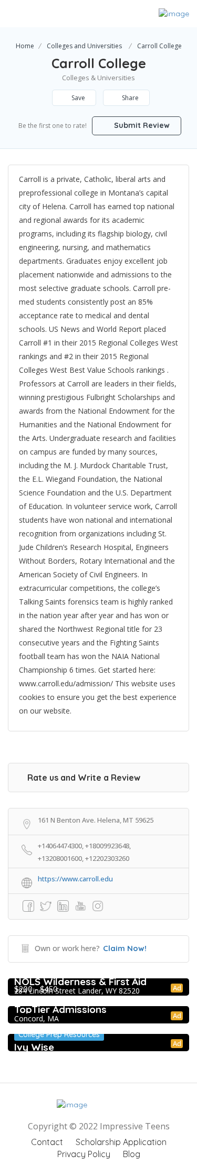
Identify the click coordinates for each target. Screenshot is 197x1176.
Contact (47, 1142)
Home (25, 45)
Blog (131, 1154)
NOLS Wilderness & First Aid (80, 981)
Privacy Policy (83, 1154)
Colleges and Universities (84, 45)
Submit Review (141, 125)
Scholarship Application (121, 1142)
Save (77, 97)
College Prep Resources (59, 1034)
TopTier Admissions (60, 1009)
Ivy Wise (34, 1047)
